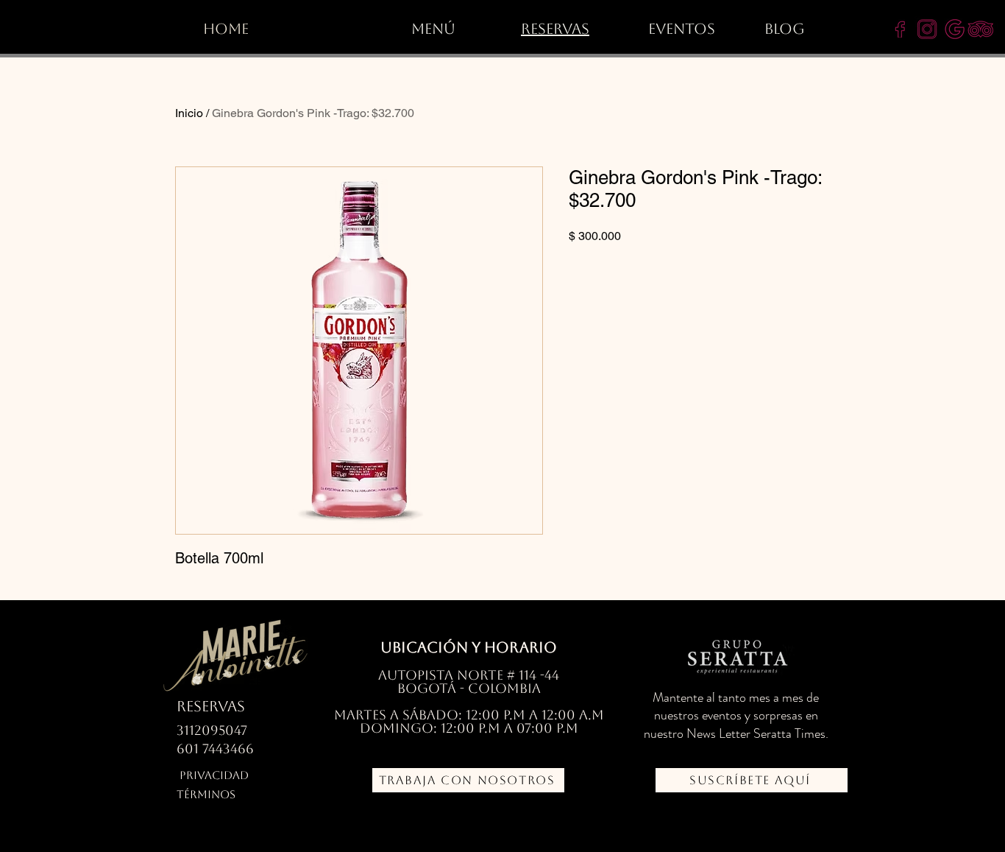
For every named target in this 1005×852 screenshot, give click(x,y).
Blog (784, 29)
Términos (206, 794)
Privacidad (214, 775)
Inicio (189, 113)
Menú (433, 29)
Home (226, 29)
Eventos (681, 29)
